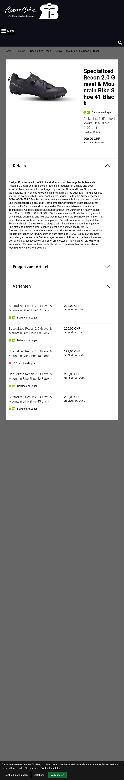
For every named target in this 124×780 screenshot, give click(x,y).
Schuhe (20, 51)
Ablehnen (39, 775)
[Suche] (120, 43)
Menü (10, 30)
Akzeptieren (57, 775)
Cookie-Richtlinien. (51, 768)
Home (8, 51)
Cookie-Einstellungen (16, 775)
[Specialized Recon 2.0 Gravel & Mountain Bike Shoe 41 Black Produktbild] (43, 97)
